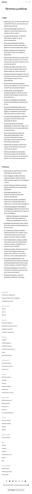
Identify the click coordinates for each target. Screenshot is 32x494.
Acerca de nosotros (6, 420)
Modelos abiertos (6, 403)
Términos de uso (5, 468)
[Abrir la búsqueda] (26, 2)
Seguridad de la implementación (9, 326)
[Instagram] (19, 481)
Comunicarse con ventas (7, 392)
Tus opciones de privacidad (20, 485)
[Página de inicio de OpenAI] (4, 2)
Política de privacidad (7, 471)
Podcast (4, 457)
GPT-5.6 (4, 309)
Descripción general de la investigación (11, 298)
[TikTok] (22, 481)
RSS (3, 460)
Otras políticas (5, 474)
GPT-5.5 (4, 312)
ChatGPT (4, 340)
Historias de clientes (6, 386)
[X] (6, 481)
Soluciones (4, 380)
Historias (4, 445)
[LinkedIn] (12, 481)
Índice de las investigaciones (8, 295)
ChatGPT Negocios (7, 343)
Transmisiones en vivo (7, 454)
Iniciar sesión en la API (7, 366)
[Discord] (25, 481)
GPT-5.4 (4, 315)
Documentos (5, 369)
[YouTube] (9, 481)
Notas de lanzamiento (7, 355)
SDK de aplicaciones (7, 400)
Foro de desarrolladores (8, 413)
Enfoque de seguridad (7, 323)
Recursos (4, 383)
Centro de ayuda (6, 437)
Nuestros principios (6, 423)
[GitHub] (16, 481)
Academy (4, 448)
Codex (3, 352)
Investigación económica (7, 301)
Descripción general (6, 363)
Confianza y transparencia (8, 332)
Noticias (4, 429)
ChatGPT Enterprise (7, 346)
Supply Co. (4, 451)
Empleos (4, 426)
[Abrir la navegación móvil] (29, 2)
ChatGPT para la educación (8, 349)
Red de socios (5, 389)
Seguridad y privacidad (7, 329)
